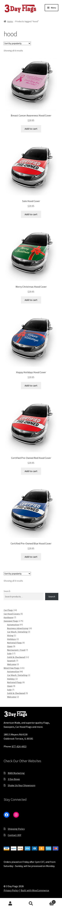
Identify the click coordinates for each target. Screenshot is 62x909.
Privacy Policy (11, 890)
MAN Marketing (16, 773)
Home (10, 21)
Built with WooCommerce (35, 890)
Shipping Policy (16, 828)
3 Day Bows (14, 779)
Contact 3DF (14, 835)
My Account (10, 903)
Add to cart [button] (31, 128)
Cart (47, 900)
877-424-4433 (19, 746)
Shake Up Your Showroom (21, 785)
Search (7, 591)
